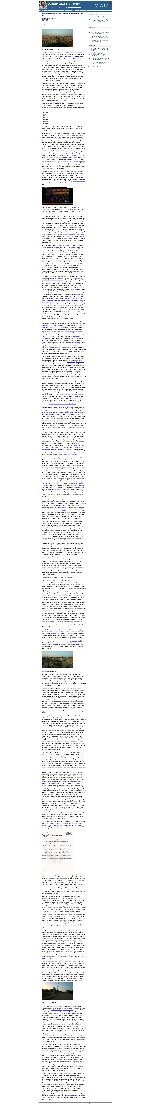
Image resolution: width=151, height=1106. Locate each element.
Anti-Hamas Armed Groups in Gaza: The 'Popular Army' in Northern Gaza (100, 33)
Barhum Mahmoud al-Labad (50, 594)
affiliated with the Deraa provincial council (73, 331)
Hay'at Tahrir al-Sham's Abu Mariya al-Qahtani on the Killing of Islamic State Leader (99, 49)
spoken (74, 10)
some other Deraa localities (53, 103)
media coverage (65, 10)
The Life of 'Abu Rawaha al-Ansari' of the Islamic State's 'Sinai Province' (100, 63)
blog (57, 10)
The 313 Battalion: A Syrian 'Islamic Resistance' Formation (99, 22)
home (53, 1104)
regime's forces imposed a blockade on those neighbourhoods (61, 412)
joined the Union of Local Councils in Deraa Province (64, 346)
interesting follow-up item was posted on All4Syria (56, 825)
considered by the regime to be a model (62, 1010)
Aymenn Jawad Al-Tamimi (64, 3)
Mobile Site (58, 7)
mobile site (96, 1104)
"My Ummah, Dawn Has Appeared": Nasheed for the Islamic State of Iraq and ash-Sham (100, 56)
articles (51, 10)
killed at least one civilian (70, 454)
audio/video (82, 10)
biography (43, 10)
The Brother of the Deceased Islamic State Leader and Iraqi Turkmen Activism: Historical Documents (100, 59)
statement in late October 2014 (76, 342)
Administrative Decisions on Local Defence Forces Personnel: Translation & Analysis (100, 20)
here (57, 363)
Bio (53, 7)
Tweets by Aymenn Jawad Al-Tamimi (96, 66)
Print (45, 22)
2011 (68, 179)
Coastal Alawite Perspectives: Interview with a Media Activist (100, 30)
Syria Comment (45, 19)
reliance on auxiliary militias (66, 1050)
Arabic (44, 26)
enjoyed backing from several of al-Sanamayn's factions (58, 347)
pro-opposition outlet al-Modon (62, 505)
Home (49, 7)
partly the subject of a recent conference (68, 161)
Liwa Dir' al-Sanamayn (57, 610)
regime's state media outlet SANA (56, 511)
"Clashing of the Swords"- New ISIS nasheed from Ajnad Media (99, 52)
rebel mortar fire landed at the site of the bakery (62, 404)
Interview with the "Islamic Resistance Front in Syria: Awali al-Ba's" (99, 41)
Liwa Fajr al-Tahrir (78, 294)
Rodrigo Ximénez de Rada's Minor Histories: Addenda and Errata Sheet (99, 35)
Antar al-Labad (77, 472)
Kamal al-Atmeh (46, 168)
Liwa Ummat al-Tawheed (77, 445)
